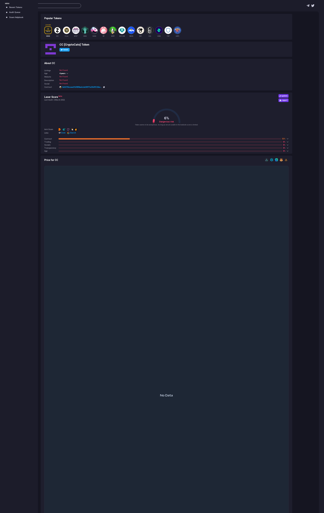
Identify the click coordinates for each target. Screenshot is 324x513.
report (284, 100)
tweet (65, 50)
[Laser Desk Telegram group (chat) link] (308, 6)
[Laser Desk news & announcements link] (312, 6)
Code (63, 133)
